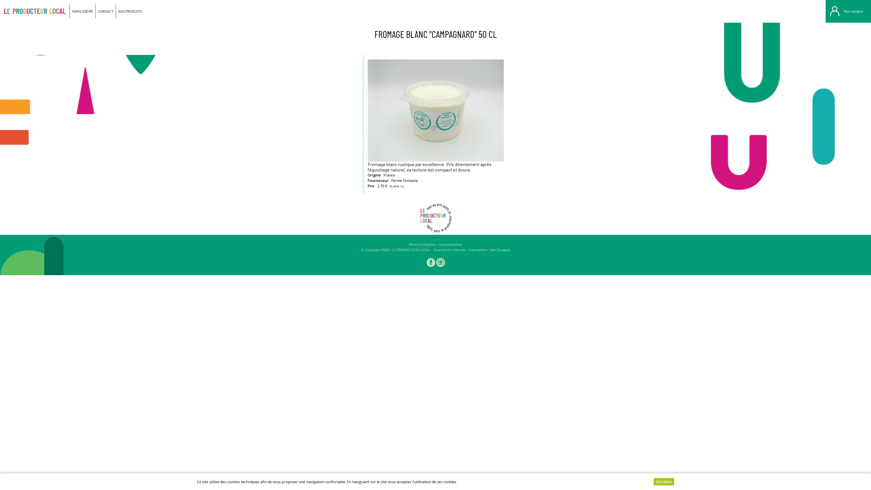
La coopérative (450, 244)
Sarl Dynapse (500, 249)
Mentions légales (422, 244)
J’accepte (664, 481)
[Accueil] (34, 11)
